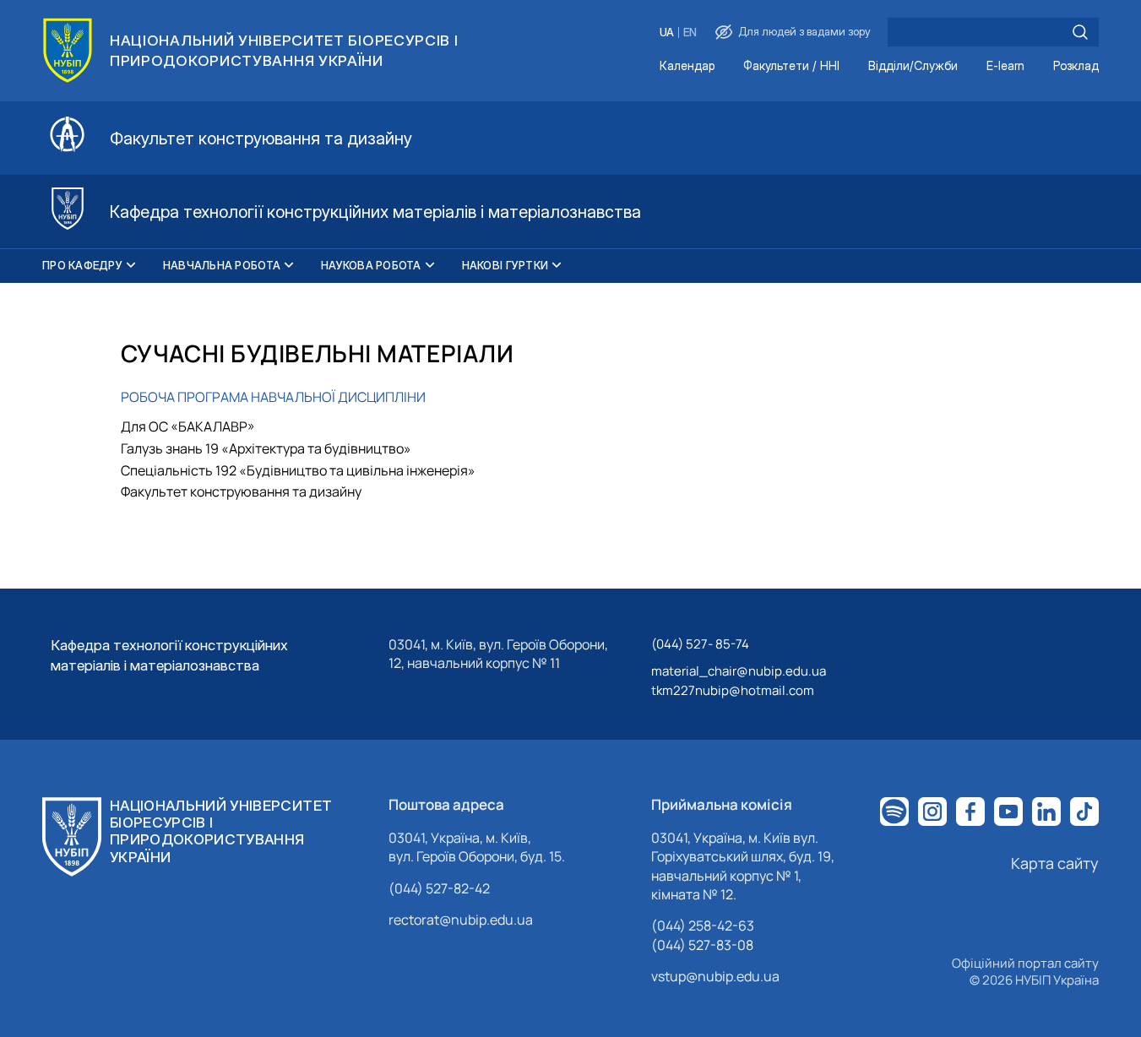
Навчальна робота (221, 265)
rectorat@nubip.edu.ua (460, 919)
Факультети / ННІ (791, 66)
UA (667, 32)
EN (690, 32)
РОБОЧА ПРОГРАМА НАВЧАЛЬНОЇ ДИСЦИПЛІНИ (273, 397)
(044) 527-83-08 (702, 945)
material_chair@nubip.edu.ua (738, 671)
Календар (687, 66)
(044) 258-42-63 (702, 925)
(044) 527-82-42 (439, 888)
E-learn (1005, 66)
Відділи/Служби (913, 66)
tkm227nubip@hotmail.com (732, 690)
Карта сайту (1055, 863)
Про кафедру (82, 265)
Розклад (1076, 66)
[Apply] (1080, 32)
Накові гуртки (505, 265)
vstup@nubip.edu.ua (715, 976)
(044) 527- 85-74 (700, 644)
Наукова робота (371, 265)
